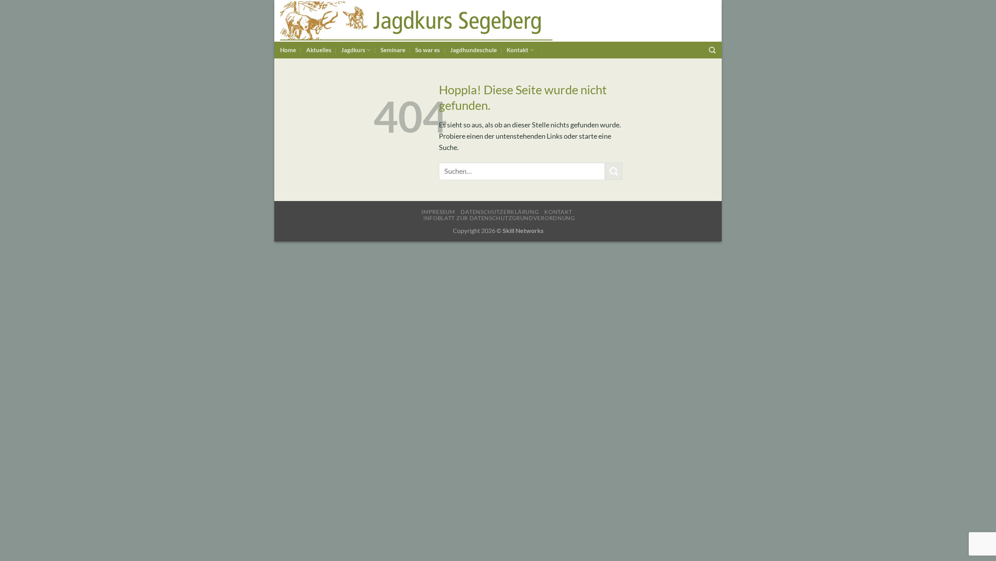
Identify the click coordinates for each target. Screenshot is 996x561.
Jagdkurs (353, 50)
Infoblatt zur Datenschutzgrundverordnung (499, 218)
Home (288, 50)
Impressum (438, 211)
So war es (427, 50)
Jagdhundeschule (473, 50)
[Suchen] (712, 50)
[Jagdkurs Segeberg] (416, 21)
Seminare (393, 50)
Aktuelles (318, 50)
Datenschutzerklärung (499, 211)
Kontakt (517, 50)
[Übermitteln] (613, 171)
